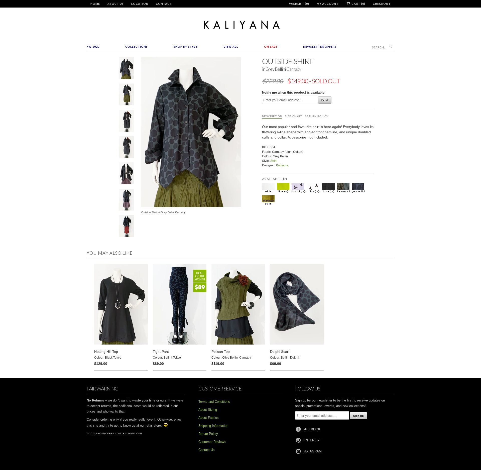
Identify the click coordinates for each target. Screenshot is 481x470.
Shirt (273, 161)
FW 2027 (93, 46)
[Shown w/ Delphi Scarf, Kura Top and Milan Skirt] (126, 122)
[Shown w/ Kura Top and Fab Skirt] (126, 174)
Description (272, 116)
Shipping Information (213, 426)
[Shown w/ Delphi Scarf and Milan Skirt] (126, 148)
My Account (327, 3)
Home (95, 3)
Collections (136, 46)
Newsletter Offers (319, 46)
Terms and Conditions (214, 402)
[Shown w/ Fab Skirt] (126, 95)
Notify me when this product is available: (293, 92)
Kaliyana (282, 165)
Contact (164, 3)
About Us (115, 3)
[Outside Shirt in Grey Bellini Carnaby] (126, 69)
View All (230, 46)
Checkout (382, 3)
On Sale (270, 46)
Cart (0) (358, 3)
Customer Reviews (212, 442)
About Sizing (207, 410)
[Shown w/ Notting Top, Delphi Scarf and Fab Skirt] (126, 201)
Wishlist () (299, 3)
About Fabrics (208, 418)
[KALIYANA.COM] (240, 25)
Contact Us (206, 450)
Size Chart (293, 116)
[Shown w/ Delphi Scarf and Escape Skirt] (126, 227)
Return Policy (316, 116)
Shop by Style (185, 46)
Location (139, 3)
